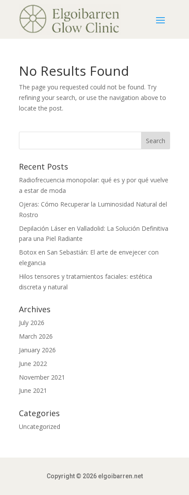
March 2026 (36, 336)
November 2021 (42, 377)
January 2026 (37, 350)
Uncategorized (39, 426)
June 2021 (33, 390)
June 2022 (33, 363)
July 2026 (31, 322)
